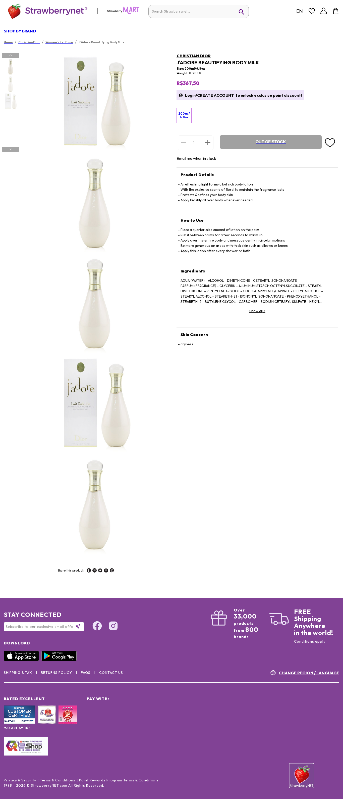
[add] (207, 142)
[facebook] (89, 571)
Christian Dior (194, 55)
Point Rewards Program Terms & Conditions (119, 780)
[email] (106, 571)
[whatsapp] (112, 571)
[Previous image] (10, 55)
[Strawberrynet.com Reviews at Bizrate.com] (19, 722)
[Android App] (60, 659)
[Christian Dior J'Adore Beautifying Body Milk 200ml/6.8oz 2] (10, 83)
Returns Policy (56, 672)
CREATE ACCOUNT (215, 95)
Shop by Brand (20, 30)
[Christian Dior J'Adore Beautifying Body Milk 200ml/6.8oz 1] (10, 66)
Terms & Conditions (57, 780)
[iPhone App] (22, 659)
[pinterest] (94, 571)
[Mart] (123, 13)
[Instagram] (113, 626)
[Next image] (10, 149)
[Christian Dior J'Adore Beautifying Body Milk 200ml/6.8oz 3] (10, 101)
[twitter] (100, 571)
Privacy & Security (20, 780)
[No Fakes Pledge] (68, 720)
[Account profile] (323, 11)
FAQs (85, 672)
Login (190, 95)
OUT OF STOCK (271, 142)
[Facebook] (97, 626)
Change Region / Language (309, 672)
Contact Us (111, 672)
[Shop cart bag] (335, 11)
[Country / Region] (299, 11)
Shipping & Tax (18, 672)
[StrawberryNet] (45, 11)
